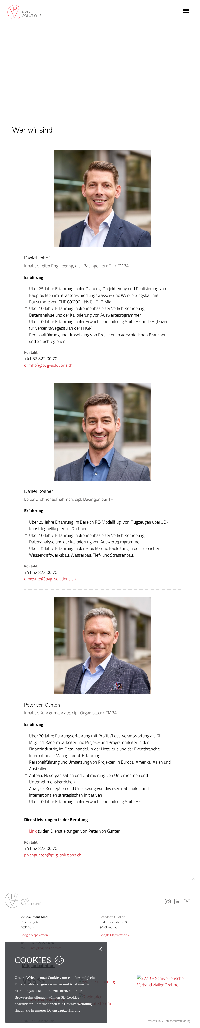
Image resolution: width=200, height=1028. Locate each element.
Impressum (154, 1020)
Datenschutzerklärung (177, 1020)
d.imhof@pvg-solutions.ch (48, 365)
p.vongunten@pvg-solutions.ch (52, 855)
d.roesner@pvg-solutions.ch (50, 579)
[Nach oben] (193, 879)
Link (33, 831)
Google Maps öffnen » (35, 934)
